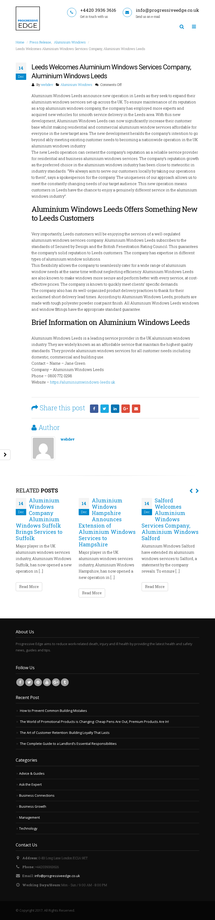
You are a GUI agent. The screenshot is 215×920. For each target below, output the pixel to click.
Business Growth (32, 806)
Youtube (47, 682)
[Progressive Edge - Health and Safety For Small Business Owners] (28, 19)
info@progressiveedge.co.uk (167, 10)
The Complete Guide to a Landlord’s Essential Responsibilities (68, 743)
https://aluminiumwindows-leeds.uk (82, 382)
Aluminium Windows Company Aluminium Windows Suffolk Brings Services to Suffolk (39, 519)
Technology (28, 828)
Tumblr (65, 682)
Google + (125, 408)
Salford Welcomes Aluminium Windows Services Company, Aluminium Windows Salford (170, 519)
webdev (47, 84)
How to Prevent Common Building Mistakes (53, 710)
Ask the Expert (30, 784)
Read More (29, 586)
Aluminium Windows (76, 84)
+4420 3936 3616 (98, 10)
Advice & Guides (32, 773)
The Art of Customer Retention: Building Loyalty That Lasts (65, 732)
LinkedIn (115, 408)
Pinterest (38, 682)
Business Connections (37, 795)
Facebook (94, 408)
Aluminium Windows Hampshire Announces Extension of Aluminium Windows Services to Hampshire (107, 522)
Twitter (104, 408)
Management (29, 817)
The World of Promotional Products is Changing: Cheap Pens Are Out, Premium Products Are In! (94, 721)
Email (136, 408)
